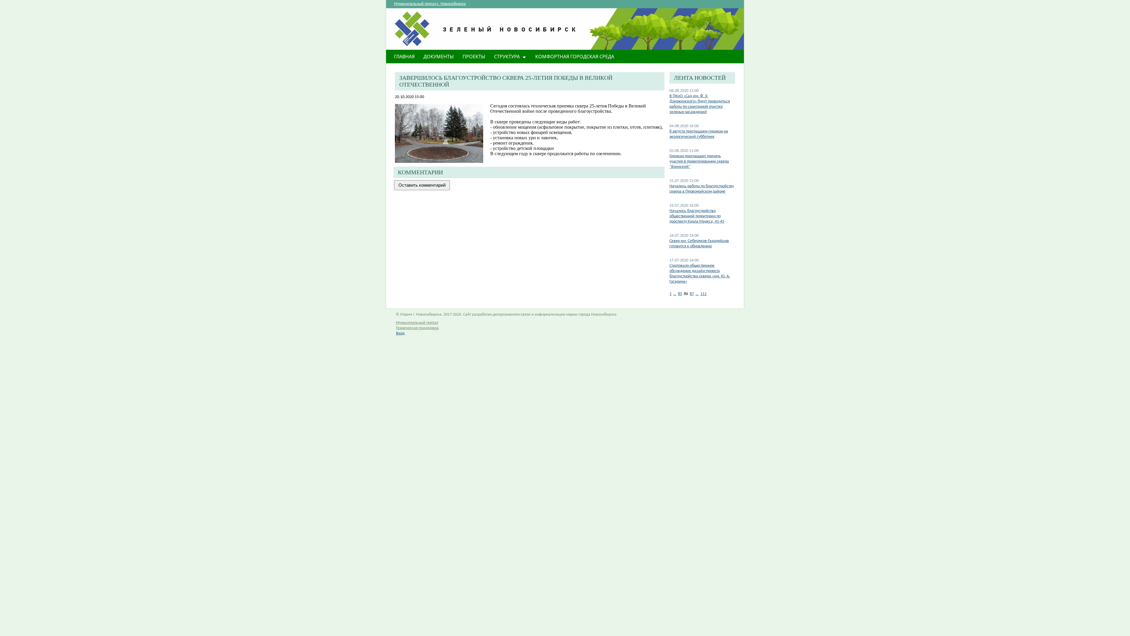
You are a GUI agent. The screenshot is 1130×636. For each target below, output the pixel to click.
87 (692, 294)
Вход (400, 333)
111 (703, 294)
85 (680, 294)
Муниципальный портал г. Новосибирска (430, 4)
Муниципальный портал (417, 323)
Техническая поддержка (417, 328)
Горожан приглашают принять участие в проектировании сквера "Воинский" (699, 161)
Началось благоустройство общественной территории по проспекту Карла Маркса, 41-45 (696, 216)
